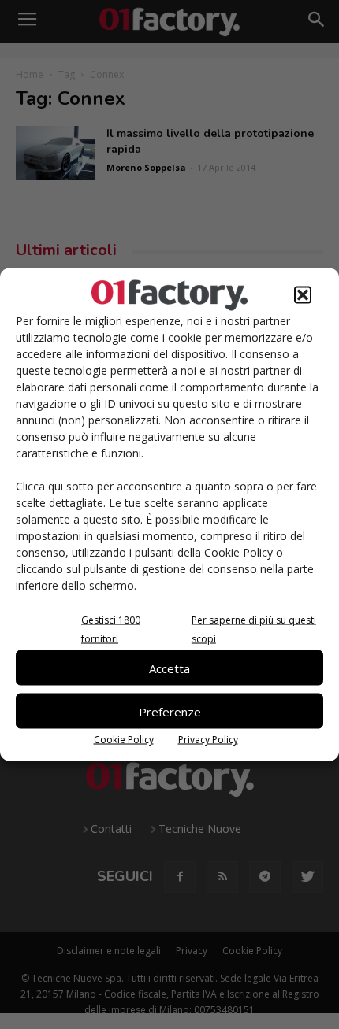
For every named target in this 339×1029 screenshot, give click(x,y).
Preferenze (170, 711)
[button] (303, 295)
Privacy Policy (208, 739)
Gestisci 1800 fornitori (110, 629)
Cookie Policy (124, 739)
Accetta (169, 668)
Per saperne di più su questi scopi (254, 629)
